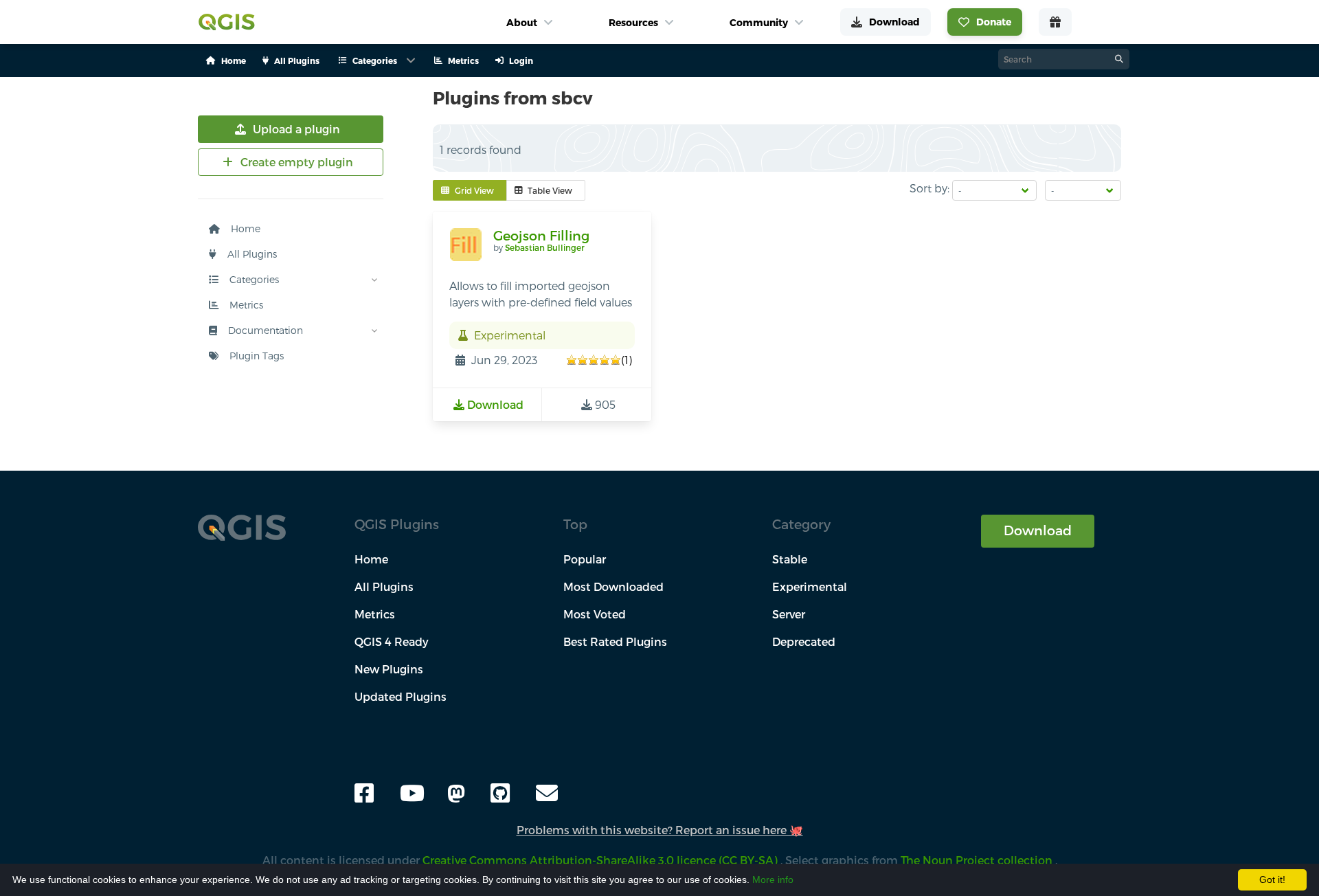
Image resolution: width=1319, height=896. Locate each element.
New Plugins (388, 668)
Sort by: (929, 187)
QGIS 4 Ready (391, 641)
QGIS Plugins (396, 524)
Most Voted (594, 613)
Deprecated (803, 641)
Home (244, 228)
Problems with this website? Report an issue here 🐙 (660, 829)
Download (1038, 530)
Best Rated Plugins (615, 641)
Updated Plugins (400, 696)
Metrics (245, 305)
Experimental (809, 586)
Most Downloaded (613, 586)
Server (788, 613)
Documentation (264, 330)
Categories (253, 279)
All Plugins (251, 254)
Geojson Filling (541, 235)
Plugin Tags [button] (255, 355)
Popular (584, 558)
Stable (789, 558)
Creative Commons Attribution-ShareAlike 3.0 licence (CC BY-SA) (601, 859)
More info (772, 879)
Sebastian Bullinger (545, 247)
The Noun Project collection (978, 859)
